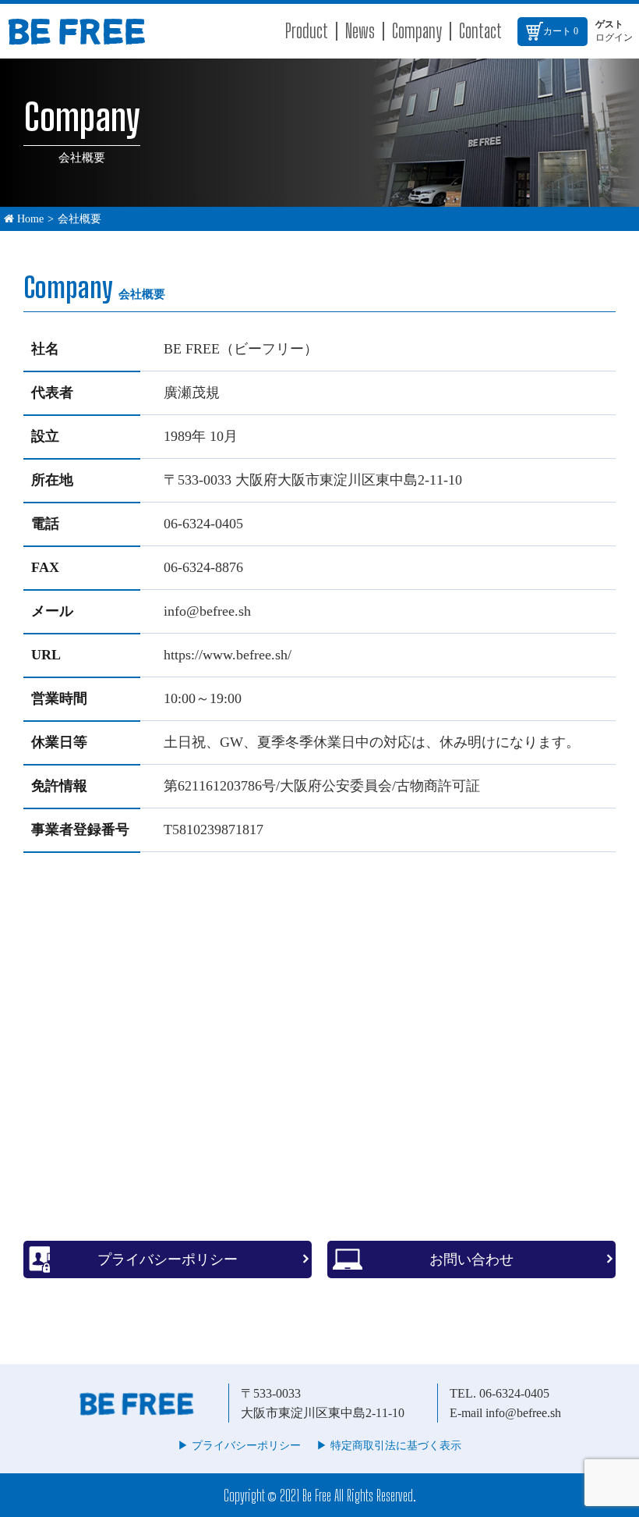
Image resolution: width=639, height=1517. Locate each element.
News (360, 31)
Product (306, 31)
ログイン (614, 37)
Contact (480, 31)
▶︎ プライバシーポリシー (239, 1445)
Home (29, 219)
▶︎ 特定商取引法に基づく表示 (388, 1445)
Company (417, 31)
